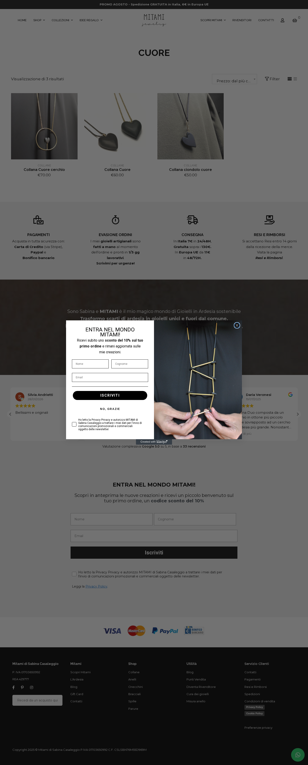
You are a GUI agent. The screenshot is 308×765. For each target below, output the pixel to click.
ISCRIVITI (110, 395)
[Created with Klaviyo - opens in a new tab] (154, 442)
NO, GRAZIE (110, 409)
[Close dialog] (237, 325)
